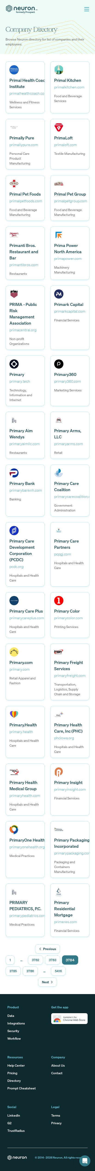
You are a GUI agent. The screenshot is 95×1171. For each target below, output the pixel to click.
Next (45, 982)
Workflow (14, 1038)
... (21, 960)
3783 (52, 960)
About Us (58, 1065)
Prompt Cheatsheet (21, 1088)
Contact (56, 1073)
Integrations (16, 1023)
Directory (14, 1080)
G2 (9, 1123)
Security (13, 1031)
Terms (55, 1115)
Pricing (12, 1073)
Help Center (16, 1065)
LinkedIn (13, 1115)
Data (10, 1015)
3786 (30, 971)
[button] (86, 9)
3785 (13, 971)
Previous (49, 949)
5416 (58, 971)
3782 (35, 960)
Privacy (56, 1123)
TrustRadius (16, 1130)
